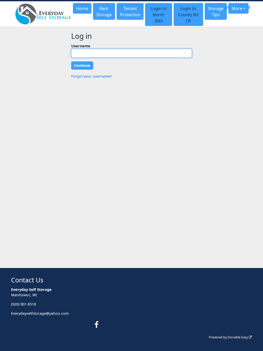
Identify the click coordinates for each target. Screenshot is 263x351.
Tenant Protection (130, 11)
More (237, 8)
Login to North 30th (159, 15)
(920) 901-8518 (23, 304)
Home (82, 8)
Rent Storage (104, 11)
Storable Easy (238, 337)
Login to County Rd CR (188, 15)
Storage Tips (215, 11)
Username (80, 45)
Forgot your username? (91, 76)
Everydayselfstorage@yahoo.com (40, 313)
